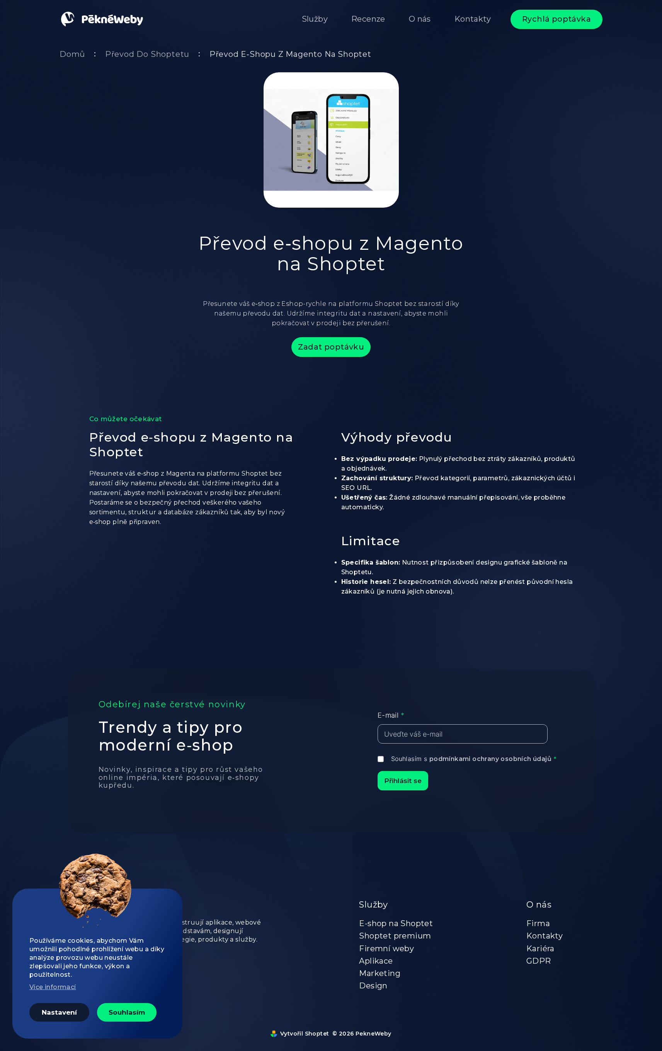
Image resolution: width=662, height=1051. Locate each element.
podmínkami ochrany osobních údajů (490, 759)
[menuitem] (314, 19)
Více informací (52, 987)
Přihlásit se (403, 781)
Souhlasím (127, 1012)
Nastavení (59, 1012)
